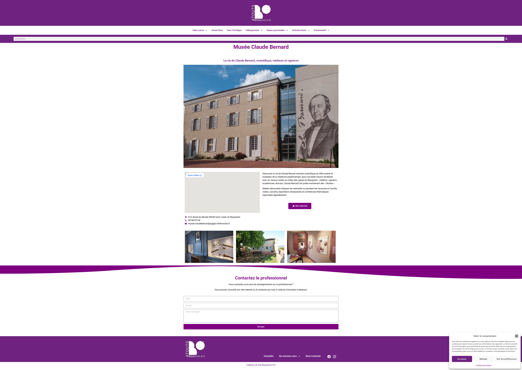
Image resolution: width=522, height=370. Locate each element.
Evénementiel (320, 30)
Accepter (462, 359)
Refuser (483, 359)
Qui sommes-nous (288, 356)
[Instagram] (334, 356)
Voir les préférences (506, 359)
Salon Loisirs (198, 30)
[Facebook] (329, 356)
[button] (516, 336)
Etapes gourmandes (276, 30)
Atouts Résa (217, 30)
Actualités (269, 356)
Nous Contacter (313, 356)
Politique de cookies (483, 365)
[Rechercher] (506, 39)
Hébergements (252, 30)
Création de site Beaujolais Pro (261, 365)
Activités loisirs (299, 30)
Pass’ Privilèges (234, 30)
